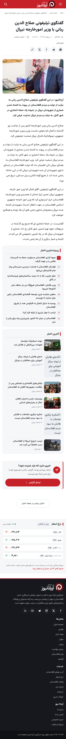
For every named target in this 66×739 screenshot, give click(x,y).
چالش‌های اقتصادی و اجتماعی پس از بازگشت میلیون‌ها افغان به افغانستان (25, 385)
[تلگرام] (39, 611)
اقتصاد (60, 659)
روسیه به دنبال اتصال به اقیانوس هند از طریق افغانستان (35, 305)
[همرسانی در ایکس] (39, 50)
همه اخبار (53, 13)
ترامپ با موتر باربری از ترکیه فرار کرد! (39, 312)
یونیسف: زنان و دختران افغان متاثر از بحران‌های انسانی (29, 400)
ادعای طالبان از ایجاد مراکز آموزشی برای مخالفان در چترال (28, 358)
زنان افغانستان (57, 654)
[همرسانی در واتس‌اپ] (60, 50)
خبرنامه (60, 692)
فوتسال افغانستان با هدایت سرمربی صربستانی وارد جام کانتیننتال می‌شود (32, 268)
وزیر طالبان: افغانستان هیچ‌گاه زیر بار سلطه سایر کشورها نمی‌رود (33, 287)
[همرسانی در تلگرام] (53, 50)
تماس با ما (59, 714)
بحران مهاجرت (57, 649)
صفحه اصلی (58, 624)
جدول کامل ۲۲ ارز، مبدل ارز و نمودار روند (48, 568)
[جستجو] (6, 4)
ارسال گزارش (35, 482)
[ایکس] (53, 611)
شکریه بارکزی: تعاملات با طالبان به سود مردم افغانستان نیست (28, 416)
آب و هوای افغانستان (54, 672)
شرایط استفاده (57, 724)
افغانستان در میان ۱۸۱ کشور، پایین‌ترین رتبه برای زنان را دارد (31, 320)
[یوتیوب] (32, 611)
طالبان (60, 629)
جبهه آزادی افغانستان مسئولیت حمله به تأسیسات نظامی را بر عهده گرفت (33, 259)
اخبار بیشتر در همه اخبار (33, 503)
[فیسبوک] (60, 611)
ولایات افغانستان (56, 682)
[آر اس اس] (25, 611)
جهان (61, 639)
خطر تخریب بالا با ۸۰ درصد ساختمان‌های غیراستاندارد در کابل (31, 277)
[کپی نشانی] (32, 50)
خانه (61, 13)
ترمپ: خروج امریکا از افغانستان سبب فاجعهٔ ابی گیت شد (27, 443)
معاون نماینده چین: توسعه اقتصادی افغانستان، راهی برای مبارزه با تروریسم (31, 296)
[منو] (60, 4)
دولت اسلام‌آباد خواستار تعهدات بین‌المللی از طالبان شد (28, 343)
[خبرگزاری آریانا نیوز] (46, 4)
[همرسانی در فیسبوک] (46, 50)
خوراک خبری (58, 697)
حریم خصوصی (57, 719)
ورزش (61, 644)
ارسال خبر (59, 687)
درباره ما (60, 709)
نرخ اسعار (59, 677)
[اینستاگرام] (46, 611)
